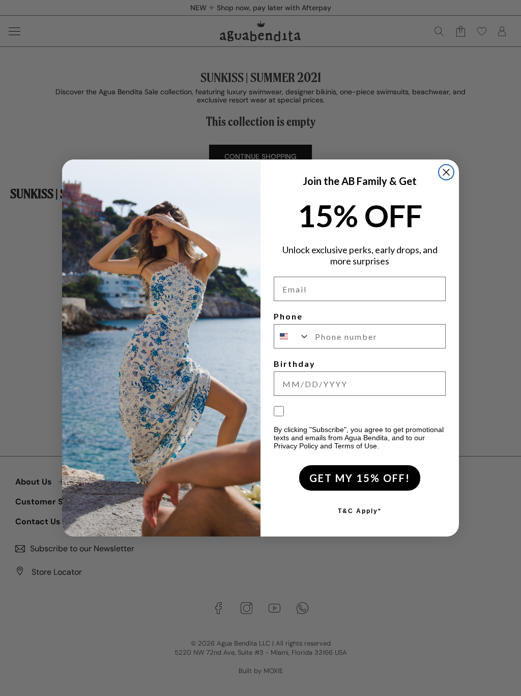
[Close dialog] (446, 172)
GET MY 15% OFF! (359, 478)
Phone (288, 316)
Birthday (294, 363)
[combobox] (292, 336)
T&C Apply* (360, 511)
